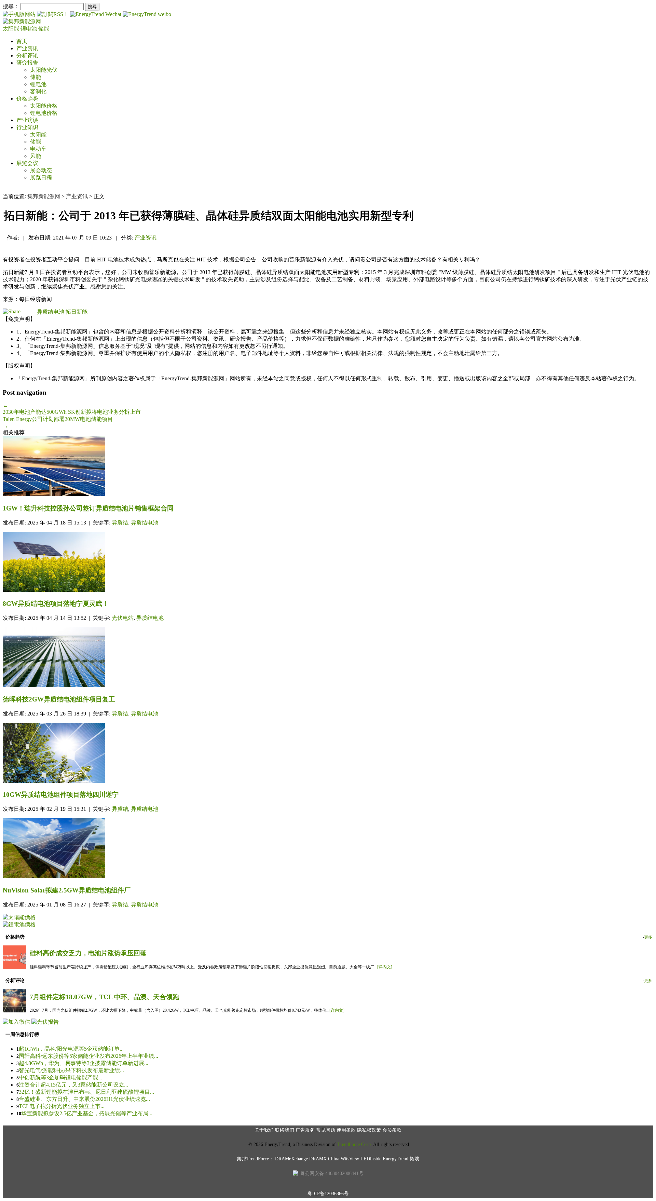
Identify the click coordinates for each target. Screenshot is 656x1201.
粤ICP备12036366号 (328, 1193)
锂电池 (29, 28)
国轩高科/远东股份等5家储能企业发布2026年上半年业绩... (88, 1056)
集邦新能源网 (43, 196)
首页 (21, 41)
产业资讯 (27, 48)
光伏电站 (123, 618)
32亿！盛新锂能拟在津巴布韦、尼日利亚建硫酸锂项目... (86, 1092)
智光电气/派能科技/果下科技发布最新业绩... (71, 1070)
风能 (35, 156)
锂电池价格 (43, 113)
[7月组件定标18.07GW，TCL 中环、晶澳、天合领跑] (14, 1010)
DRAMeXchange (291, 1158)
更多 (648, 937)
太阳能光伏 (43, 70)
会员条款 (391, 1130)
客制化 (38, 91)
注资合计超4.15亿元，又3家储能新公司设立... (73, 1085)
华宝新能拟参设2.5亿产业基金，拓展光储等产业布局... (86, 1113)
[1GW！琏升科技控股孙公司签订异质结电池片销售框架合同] (328, 466)
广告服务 (305, 1130)
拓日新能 (76, 312)
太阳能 (11, 28)
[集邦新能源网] (22, 21)
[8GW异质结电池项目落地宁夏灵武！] (328, 562)
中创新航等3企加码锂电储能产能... (60, 1077)
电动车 (38, 149)
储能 (43, 28)
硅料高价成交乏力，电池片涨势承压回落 (88, 953)
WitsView (350, 1158)
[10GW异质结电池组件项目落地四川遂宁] (328, 753)
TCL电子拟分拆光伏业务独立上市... (62, 1106)
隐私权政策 (369, 1130)
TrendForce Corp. (354, 1144)
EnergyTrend (395, 1158)
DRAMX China (324, 1158)
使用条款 (346, 1130)
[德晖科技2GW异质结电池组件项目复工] (328, 657)
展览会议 (27, 163)
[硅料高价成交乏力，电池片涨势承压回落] (14, 967)
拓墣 (414, 1158)
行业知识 (27, 127)
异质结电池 (50, 312)
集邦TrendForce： (255, 1158)
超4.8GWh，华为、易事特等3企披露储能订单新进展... (83, 1063)
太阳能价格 (43, 106)
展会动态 (41, 170)
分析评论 (27, 55)
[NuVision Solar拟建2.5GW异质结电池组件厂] (328, 848)
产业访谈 (27, 120)
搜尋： (11, 6)
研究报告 (27, 63)
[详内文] (384, 967)
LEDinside (370, 1158)
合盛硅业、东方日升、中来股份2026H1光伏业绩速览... (84, 1099)
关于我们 (264, 1130)
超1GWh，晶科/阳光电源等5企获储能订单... (71, 1049)
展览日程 (41, 177)
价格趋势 (27, 98)
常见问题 (325, 1130)
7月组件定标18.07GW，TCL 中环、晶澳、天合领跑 (104, 996)
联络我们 (284, 1130)
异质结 (120, 523)
